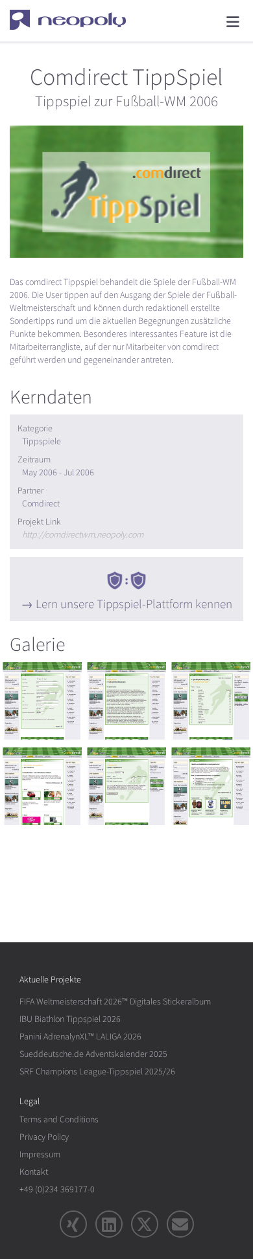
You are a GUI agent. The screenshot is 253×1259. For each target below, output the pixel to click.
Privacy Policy (44, 1136)
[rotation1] (42, 701)
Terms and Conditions (59, 1119)
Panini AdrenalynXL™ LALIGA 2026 (80, 1036)
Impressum (39, 1154)
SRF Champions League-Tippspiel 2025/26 (97, 1071)
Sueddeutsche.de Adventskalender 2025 (93, 1054)
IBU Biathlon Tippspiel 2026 (70, 1019)
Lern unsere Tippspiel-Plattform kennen (134, 604)
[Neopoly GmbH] (76, 19)
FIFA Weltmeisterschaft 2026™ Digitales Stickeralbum (115, 1001)
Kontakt (33, 1171)
